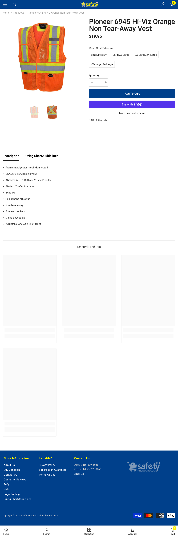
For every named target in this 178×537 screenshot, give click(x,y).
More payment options (132, 113)
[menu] (5, 4)
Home (6, 12)
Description (11, 156)
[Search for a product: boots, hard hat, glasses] (15, 4)
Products (19, 12)
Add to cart (132, 93)
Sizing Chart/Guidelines (41, 156)
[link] (30, 330)
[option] (43, 57)
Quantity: (94, 75)
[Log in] (163, 4)
